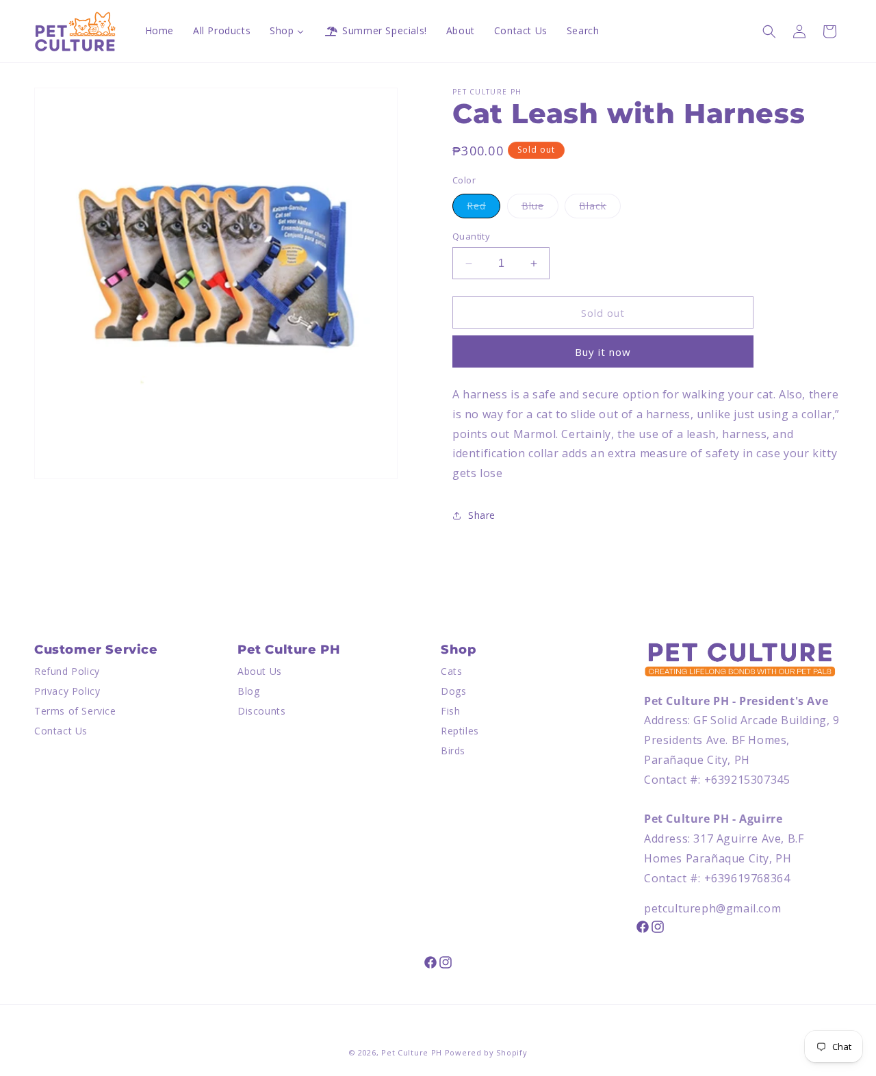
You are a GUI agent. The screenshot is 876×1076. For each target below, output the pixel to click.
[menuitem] (159, 30)
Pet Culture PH (411, 1052)
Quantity (471, 236)
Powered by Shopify (486, 1052)
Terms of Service (75, 710)
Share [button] (481, 515)
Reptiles (460, 730)
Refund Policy (67, 671)
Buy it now (603, 352)
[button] (769, 31)
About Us (259, 671)
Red (483, 208)
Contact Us (61, 730)
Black (600, 208)
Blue (539, 208)
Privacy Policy (67, 691)
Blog (248, 691)
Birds (453, 750)
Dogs (453, 691)
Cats (451, 671)
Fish (450, 710)
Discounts (261, 710)
